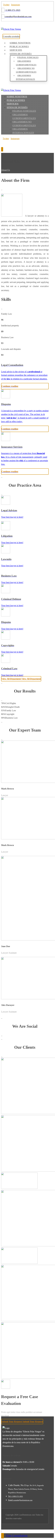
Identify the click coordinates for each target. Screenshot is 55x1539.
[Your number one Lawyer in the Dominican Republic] (11, 29)
